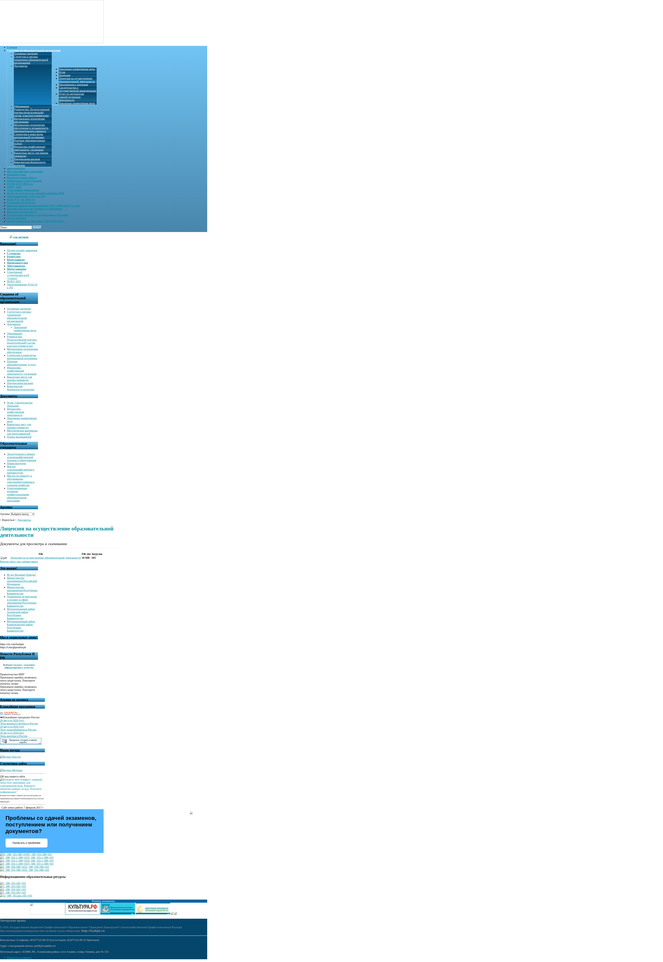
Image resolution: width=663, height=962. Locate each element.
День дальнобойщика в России (18, 729)
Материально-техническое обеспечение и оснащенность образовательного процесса (31, 128)
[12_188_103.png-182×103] (16, 895)
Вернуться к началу (19, 957)
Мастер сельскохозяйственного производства (20, 469)
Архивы (5, 513)
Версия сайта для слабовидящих (19, 561)
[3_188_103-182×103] (13, 886)
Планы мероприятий (19, 436)
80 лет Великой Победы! (21, 574)
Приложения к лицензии (73, 84)
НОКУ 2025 (14, 281)
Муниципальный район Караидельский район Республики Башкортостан (21, 626)
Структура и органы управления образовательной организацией (31, 59)
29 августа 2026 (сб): (12, 726)
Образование (21, 106)
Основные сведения (25, 53)
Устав (62, 72)
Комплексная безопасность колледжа (20, 388)
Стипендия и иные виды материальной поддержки (29, 136)
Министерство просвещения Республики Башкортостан (22, 590)
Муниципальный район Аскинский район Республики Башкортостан (21, 614)
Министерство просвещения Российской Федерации (22, 581)
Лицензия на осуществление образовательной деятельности (77, 80)
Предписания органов (27, 159)
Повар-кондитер (16, 463)
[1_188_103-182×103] (13, 883)
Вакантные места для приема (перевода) (19, 379)
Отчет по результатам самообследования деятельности (71, 97)
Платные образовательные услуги (21, 363)
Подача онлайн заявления (22, 250)
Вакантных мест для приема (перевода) (19, 426)
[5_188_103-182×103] (13, 892)
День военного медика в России (19, 723)
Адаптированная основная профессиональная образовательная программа (18, 494)
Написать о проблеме (26, 842)
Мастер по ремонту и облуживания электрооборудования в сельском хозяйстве (21, 480)
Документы (20, 66)
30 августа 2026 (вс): (12, 732)
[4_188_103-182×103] (13, 889)
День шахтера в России (13, 735)
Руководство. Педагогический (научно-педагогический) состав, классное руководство (32, 112)
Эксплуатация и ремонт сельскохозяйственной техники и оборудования (21, 457)
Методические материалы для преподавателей (22, 432)
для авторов (20, 237)
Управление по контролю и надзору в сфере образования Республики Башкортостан (22, 601)
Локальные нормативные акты (77, 69)
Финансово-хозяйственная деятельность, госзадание (29, 148)
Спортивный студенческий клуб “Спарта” (18, 275)
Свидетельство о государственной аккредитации (77, 89)
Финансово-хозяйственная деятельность (15, 412)
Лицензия (64, 75)
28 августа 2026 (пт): (12, 720)
